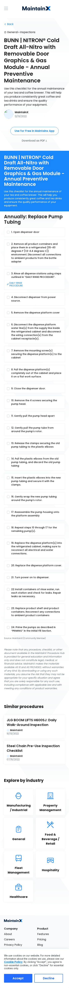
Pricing (41, 939)
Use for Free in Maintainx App (34, 131)
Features (43, 934)
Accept (18, 978)
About (8, 934)
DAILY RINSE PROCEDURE (16, 284)
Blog (40, 945)
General (12, 32)
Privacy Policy (13, 945)
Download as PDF (33, 140)
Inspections (27, 32)
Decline (48, 978)
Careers (9, 939)
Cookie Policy (13, 962)
